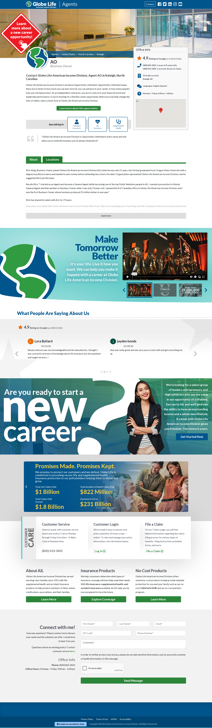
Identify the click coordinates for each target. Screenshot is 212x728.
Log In (99, 551)
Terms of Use (102, 719)
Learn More (48, 599)
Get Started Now (192, 436)
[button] (16, 353)
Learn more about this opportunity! (78, 108)
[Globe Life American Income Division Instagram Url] (175, 4)
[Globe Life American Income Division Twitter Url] (164, 4)
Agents (69, 4)
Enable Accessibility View (71, 724)
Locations (52, 159)
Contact (150, 4)
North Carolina (85, 54)
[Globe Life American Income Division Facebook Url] (159, 4)
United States (68, 54)
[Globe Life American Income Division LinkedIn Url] (170, 4)
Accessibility (125, 719)
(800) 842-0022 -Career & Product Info (160, 65)
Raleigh (100, 54)
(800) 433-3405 (52, 551)
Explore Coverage (103, 599)
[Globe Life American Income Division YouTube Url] (180, 4)
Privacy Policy (87, 719)
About (33, 159)
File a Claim (153, 551)
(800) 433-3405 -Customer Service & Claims (162, 68)
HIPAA (114, 719)
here (72, 651)
